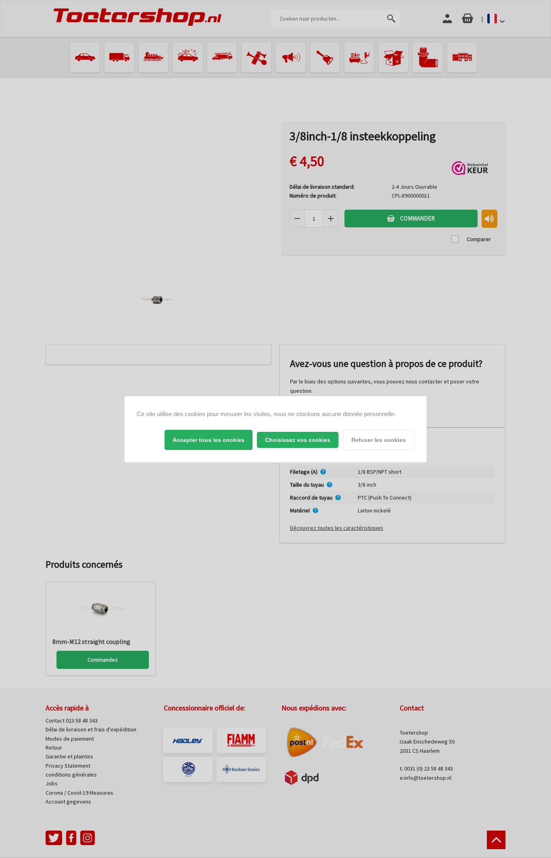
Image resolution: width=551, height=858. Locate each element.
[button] (209, 440)
